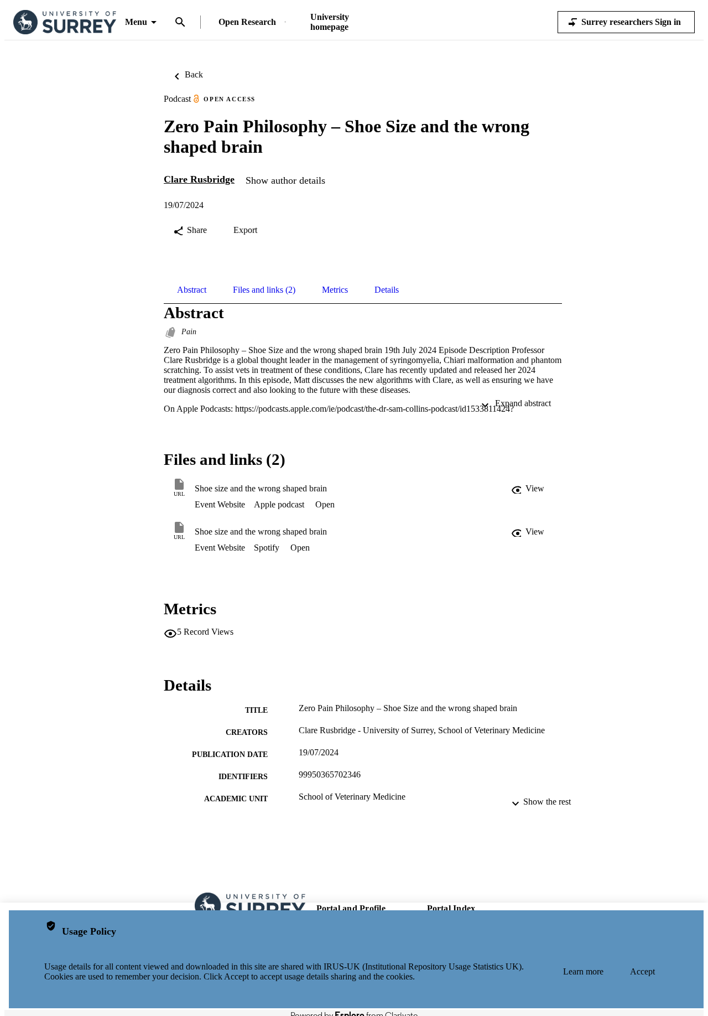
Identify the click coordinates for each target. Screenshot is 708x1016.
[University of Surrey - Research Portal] (64, 22)
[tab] (192, 290)
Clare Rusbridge (199, 179)
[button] (528, 489)
